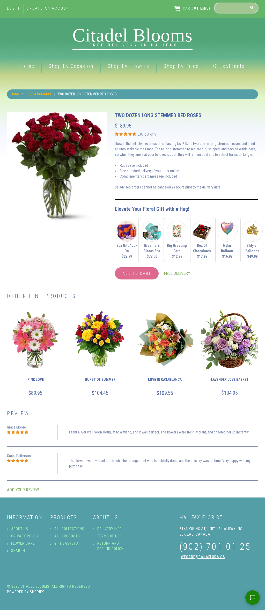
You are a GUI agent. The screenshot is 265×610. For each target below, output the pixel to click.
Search (18, 551)
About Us (19, 529)
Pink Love (35, 379)
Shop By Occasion (71, 66)
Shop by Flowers (128, 66)
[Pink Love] (35, 338)
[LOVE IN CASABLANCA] (164, 338)
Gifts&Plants (229, 66)
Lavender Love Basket (229, 379)
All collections (69, 529)
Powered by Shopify (25, 592)
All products (67, 536)
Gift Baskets (66, 543)
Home (27, 66)
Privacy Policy (25, 536)
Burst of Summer (100, 379)
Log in (14, 8)
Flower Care (23, 543)
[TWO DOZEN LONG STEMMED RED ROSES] (57, 115)
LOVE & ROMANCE (39, 94)
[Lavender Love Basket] (229, 338)
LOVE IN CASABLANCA (165, 379)
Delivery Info (109, 529)
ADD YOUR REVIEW (23, 489)
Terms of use (109, 536)
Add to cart (136, 273)
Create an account (49, 8)
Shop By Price (181, 66)
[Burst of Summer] (100, 338)
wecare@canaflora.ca (203, 557)
